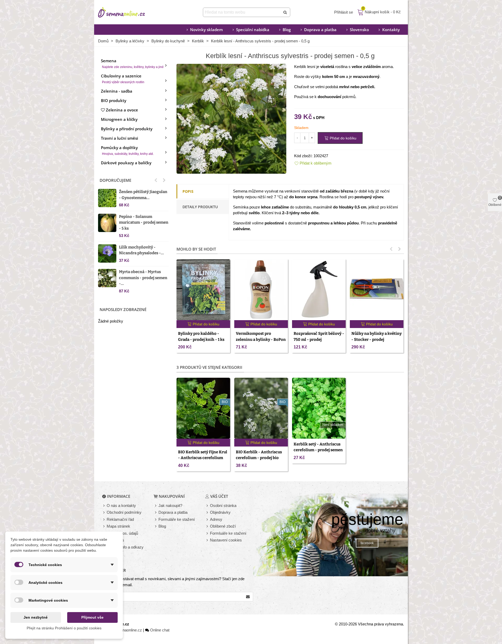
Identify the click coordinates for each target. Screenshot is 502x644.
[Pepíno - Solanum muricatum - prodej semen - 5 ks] (107, 223)
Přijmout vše (92, 617)
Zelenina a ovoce (122, 109)
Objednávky (220, 512)
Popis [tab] (187, 191)
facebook (367, 543)
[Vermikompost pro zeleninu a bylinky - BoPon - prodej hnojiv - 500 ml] (261, 289)
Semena (132, 63)
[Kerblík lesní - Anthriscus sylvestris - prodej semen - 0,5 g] (231, 118)
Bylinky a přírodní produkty (126, 128)
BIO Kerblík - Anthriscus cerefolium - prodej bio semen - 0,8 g (259, 458)
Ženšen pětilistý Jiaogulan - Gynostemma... (143, 194)
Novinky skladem (206, 29)
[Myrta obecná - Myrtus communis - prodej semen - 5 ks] (107, 278)
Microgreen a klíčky (119, 119)
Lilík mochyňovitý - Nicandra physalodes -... (141, 250)
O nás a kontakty (121, 505)
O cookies (115, 540)
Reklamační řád (120, 519)
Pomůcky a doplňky (127, 150)
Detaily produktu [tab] (200, 206)
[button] (156, 180)
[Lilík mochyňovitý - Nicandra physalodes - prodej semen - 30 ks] (107, 253)
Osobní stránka (223, 505)
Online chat (159, 630)
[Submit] (285, 12)
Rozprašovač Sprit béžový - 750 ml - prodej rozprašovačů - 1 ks (319, 339)
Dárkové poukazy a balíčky (126, 162)
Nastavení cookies (226, 540)
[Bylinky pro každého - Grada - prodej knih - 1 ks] (203, 289)
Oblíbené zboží (223, 526)
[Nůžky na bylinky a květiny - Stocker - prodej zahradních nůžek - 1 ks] (376, 289)
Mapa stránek (118, 526)
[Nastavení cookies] (207, 540)
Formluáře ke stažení (228, 533)
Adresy (216, 519)
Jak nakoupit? (170, 505)
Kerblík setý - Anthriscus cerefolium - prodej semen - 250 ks (318, 450)
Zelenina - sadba (116, 91)
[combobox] (242, 12)
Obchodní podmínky (124, 512)
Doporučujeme (115, 180)
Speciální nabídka (252, 29)
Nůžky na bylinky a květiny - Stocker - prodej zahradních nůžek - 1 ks (376, 339)
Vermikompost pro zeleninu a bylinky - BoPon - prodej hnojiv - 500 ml (261, 339)
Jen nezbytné (36, 617)
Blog (287, 29)
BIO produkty (113, 100)
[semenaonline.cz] (129, 12)
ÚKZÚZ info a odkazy (125, 547)
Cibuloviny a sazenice (122, 78)
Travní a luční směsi (119, 138)
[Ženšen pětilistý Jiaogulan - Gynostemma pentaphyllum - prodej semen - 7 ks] (107, 198)
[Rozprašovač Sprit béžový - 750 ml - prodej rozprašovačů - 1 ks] (319, 289)
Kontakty (391, 29)
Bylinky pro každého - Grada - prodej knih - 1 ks (201, 336)
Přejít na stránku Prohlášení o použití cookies (64, 628)
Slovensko (359, 29)
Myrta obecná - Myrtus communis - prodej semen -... (143, 277)
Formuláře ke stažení (176, 519)
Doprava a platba (320, 29)
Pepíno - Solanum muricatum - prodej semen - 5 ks (143, 222)
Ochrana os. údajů (122, 533)
